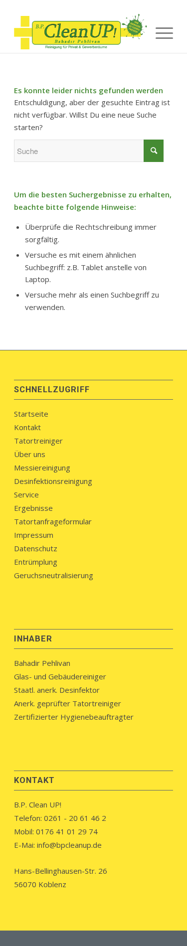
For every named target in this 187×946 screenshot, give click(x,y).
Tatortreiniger (38, 441)
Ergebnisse (33, 508)
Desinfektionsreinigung (53, 481)
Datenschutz (35, 548)
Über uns (29, 454)
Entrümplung (35, 562)
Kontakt (27, 427)
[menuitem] (159, 33)
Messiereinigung (42, 468)
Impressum (33, 535)
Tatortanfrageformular (53, 521)
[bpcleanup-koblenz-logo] (77, 33)
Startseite (31, 414)
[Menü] (159, 33)
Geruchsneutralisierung (53, 575)
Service (26, 494)
